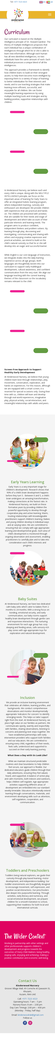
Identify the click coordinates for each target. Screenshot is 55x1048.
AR (51, 2)
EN (44, 2)
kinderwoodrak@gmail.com (31, 1014)
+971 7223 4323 (20, 1)
